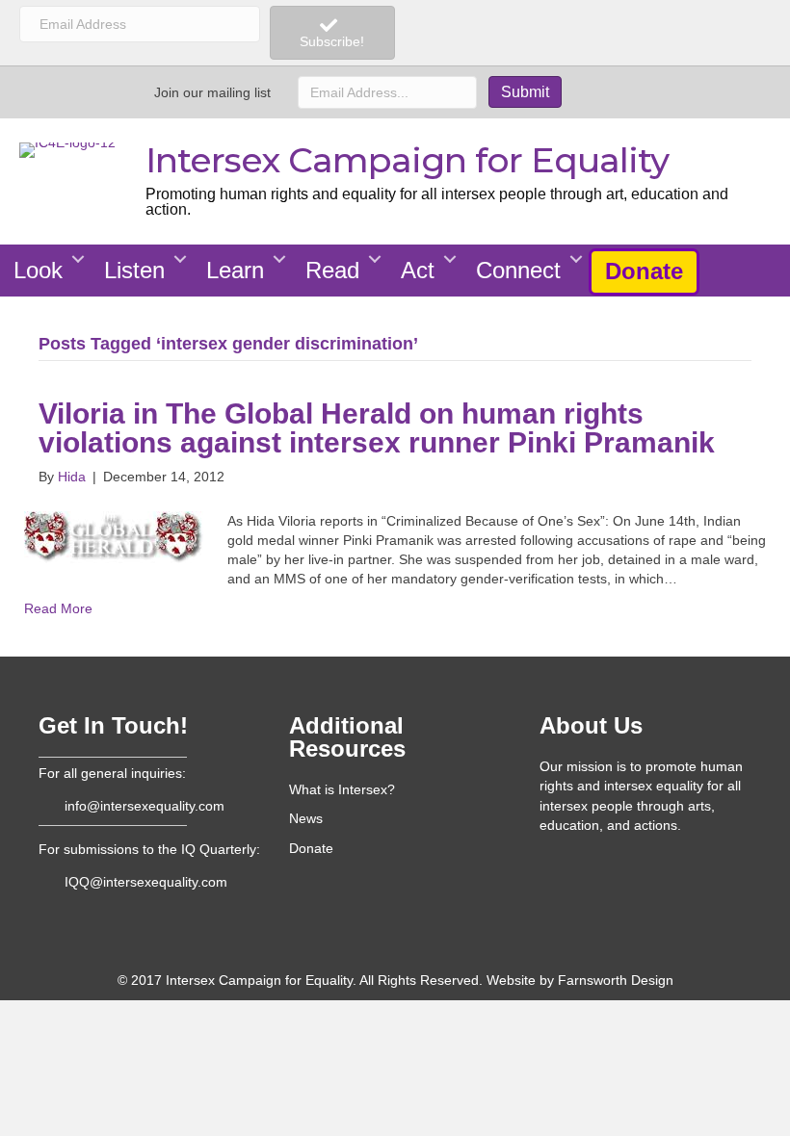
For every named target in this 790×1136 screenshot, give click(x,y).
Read (332, 270)
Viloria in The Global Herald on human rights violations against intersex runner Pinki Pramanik (377, 428)
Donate (644, 271)
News (306, 818)
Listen (134, 270)
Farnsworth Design (615, 980)
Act (417, 270)
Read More (58, 608)
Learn (235, 270)
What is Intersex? (342, 789)
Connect (518, 270)
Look (38, 270)
